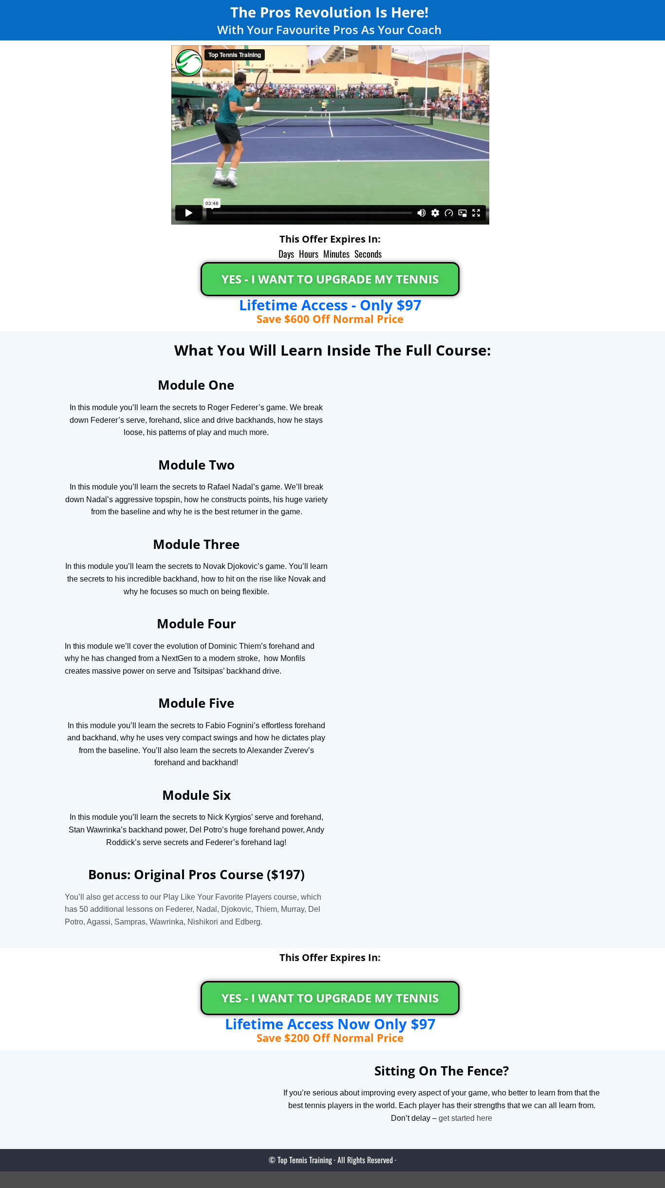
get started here (465, 1118)
